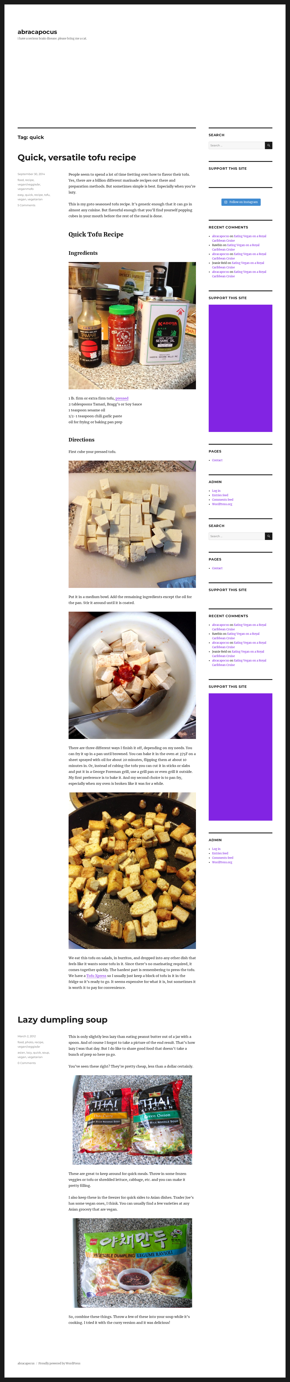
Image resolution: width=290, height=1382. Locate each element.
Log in (216, 491)
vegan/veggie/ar (29, 184)
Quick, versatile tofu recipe (77, 157)
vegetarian (35, 199)
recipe (29, 180)
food (21, 180)
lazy (29, 1052)
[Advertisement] (145, 96)
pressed (121, 398)
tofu (47, 194)
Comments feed (222, 500)
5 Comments (26, 205)
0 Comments (27, 1063)
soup (45, 1052)
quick (29, 194)
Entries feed (220, 495)
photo (29, 1042)
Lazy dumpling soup (63, 1019)
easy (21, 194)
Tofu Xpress (96, 976)
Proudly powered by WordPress (59, 1363)
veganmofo (26, 189)
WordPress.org (222, 504)
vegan (22, 199)
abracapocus (37, 31)
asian (21, 1052)
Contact (217, 460)
